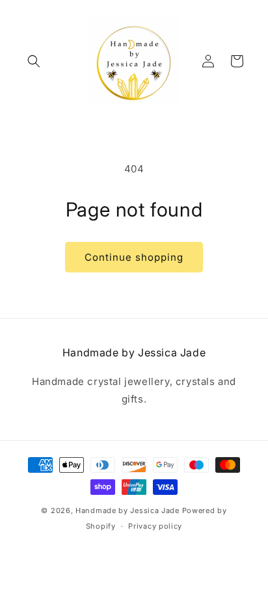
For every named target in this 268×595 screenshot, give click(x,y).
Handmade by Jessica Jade (127, 510)
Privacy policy (155, 526)
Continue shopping (134, 257)
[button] (34, 61)
